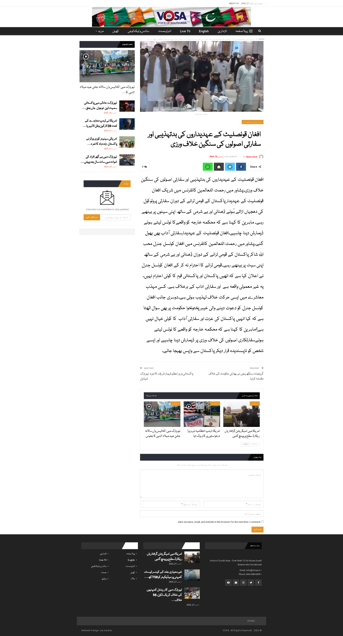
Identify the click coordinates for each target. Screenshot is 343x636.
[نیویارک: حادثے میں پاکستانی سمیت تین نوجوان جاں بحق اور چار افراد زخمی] (127, 106)
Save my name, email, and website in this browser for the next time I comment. (218, 522)
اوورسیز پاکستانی (252, 122)
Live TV (185, 31)
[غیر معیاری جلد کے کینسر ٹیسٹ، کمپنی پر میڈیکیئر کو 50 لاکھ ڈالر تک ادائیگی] (192, 575)
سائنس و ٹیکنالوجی (138, 31)
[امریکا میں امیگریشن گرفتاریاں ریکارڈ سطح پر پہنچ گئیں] (241, 414)
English (204, 31)
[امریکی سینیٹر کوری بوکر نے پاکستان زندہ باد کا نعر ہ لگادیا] (127, 142)
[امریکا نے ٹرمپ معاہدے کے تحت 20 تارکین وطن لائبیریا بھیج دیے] (127, 124)
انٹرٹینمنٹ (164, 31)
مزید (101, 31)
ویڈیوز (104, 579)
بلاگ (133, 579)
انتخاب (255, 403)
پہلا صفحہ (241, 31)
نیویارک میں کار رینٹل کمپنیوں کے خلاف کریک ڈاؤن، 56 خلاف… (164, 595)
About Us (234, 3)
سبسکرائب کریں (92, 217)
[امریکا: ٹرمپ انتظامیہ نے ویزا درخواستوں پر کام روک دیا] (202, 414)
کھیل (115, 31)
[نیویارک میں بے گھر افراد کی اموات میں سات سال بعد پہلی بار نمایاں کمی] (127, 160)
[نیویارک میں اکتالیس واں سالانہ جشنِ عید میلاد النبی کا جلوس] (162, 414)
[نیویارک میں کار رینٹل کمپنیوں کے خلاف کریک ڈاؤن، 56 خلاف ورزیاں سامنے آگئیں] (192, 593)
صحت (103, 572)
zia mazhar (106, 630)
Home (251, 621)
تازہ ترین (222, 31)
